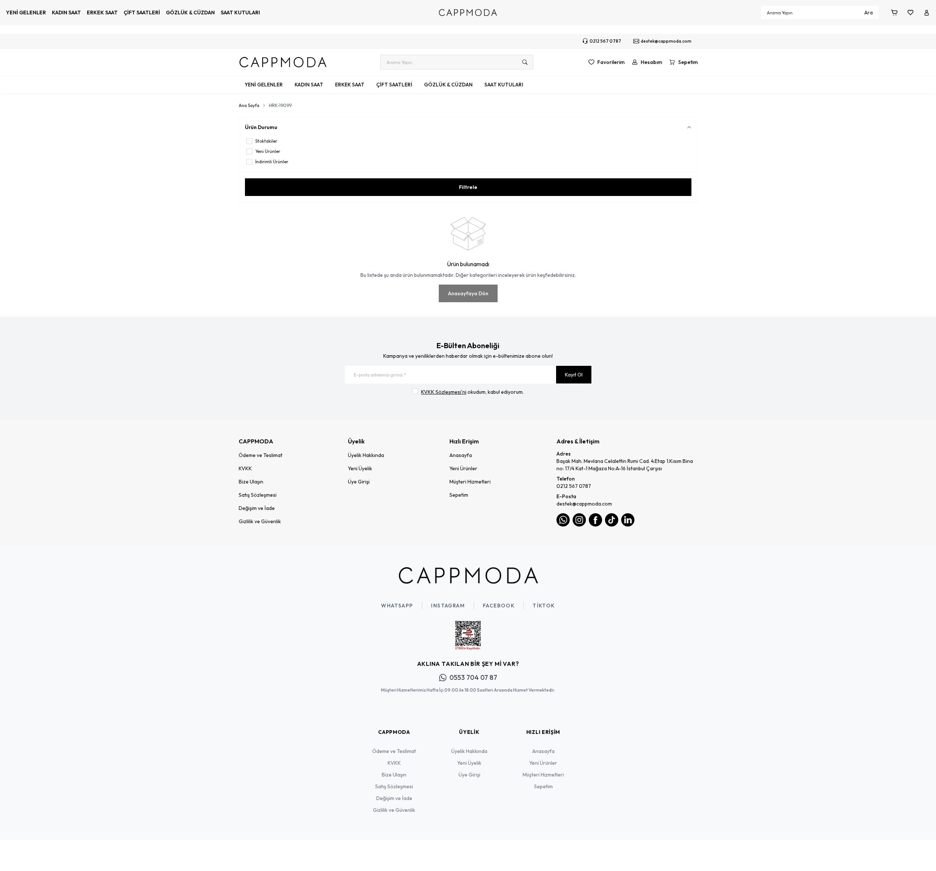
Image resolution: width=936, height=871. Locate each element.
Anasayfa (460, 455)
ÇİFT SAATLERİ (142, 12)
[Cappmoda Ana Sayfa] (468, 575)
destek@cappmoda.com (584, 503)
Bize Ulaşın (251, 481)
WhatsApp (397, 605)
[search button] (524, 62)
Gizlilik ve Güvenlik (260, 521)
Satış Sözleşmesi (258, 495)
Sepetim (458, 495)
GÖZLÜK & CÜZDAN (190, 12)
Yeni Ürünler (463, 468)
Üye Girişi (359, 481)
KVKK (245, 468)
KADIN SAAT (66, 12)
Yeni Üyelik (360, 468)
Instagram (448, 605)
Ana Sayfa (249, 105)
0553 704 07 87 (473, 677)
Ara (868, 12)
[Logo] (467, 12)
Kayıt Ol (574, 374)
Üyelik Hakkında (366, 455)
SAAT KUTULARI (240, 12)
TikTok (544, 605)
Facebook (499, 605)
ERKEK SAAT (102, 12)
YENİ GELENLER (26, 12)
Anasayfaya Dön (468, 293)
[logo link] (283, 62)
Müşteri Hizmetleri (470, 481)
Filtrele (468, 187)
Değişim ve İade (257, 508)
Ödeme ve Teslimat (260, 455)
